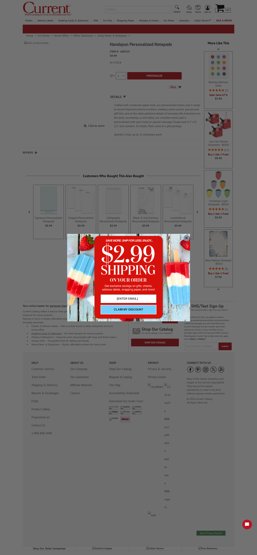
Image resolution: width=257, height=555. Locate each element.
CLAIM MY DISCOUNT (128, 309)
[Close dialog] (186, 238)
